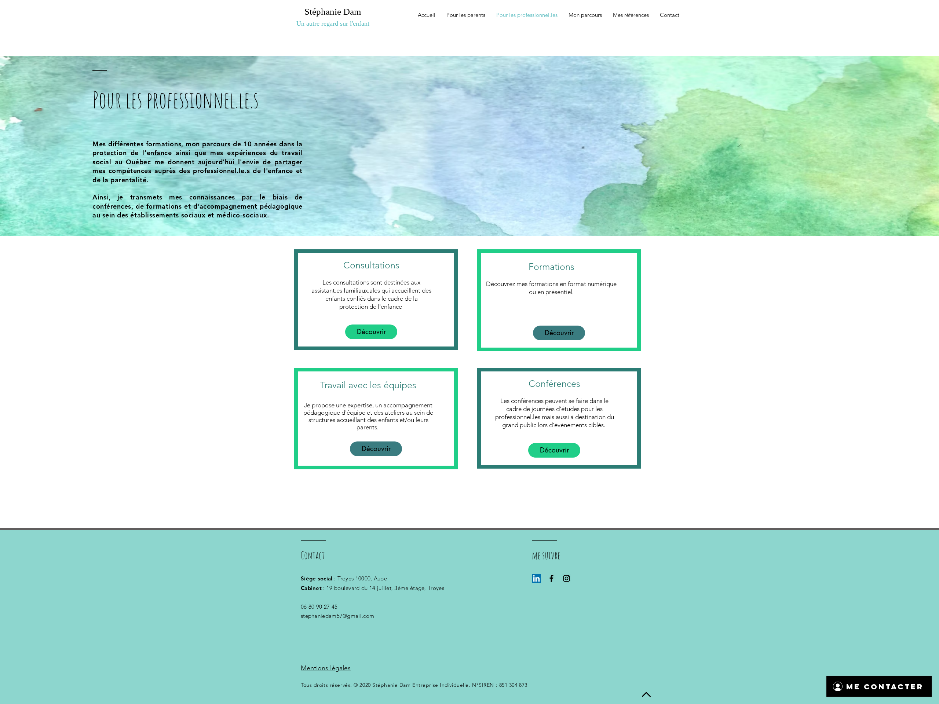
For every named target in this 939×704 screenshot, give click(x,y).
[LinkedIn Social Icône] (536, 578)
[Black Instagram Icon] (566, 578)
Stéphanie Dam (332, 11)
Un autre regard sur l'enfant (332, 23)
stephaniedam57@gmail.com (337, 615)
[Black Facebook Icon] (551, 578)
